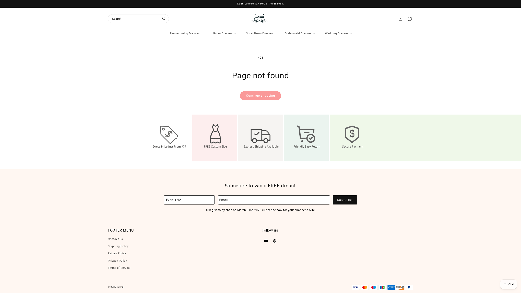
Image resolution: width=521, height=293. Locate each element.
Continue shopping (260, 95)
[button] (138, 18)
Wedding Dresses (336, 33)
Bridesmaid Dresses (298, 33)
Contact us (115, 239)
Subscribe (345, 199)
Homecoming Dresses (185, 33)
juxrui (120, 287)
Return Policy (117, 253)
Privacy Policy (117, 260)
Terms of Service (119, 267)
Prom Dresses (222, 33)
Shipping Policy (118, 246)
